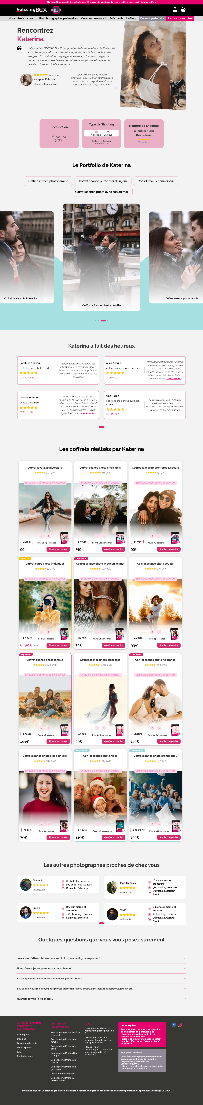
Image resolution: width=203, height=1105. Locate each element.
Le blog (89, 1024)
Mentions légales (31, 1090)
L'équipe (21, 1039)
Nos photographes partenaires (58, 18)
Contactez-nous (25, 1056)
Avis (120, 18)
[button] (95, 320)
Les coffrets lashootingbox (60, 1025)
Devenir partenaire (152, 18)
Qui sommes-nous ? (94, 18)
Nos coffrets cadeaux (22, 18)
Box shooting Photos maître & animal (65, 1034)
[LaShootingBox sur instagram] (180, 1027)
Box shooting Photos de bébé (63, 1047)
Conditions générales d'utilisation (59, 1090)
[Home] (32, 10)
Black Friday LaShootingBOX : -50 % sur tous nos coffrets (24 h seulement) (98, 1050)
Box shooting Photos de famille (63, 1041)
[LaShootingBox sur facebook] (174, 1026)
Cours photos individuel (63, 1073)
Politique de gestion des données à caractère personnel (107, 1090)
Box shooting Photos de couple (63, 1061)
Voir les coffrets (148, 2)
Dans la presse (24, 1047)
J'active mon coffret (180, 18)
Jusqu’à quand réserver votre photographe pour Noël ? (99, 1031)
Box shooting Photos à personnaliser (62, 1079)
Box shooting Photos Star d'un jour (64, 1054)
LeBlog (131, 18)
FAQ (112, 18)
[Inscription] (175, 9)
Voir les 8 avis (144, 142)
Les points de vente (27, 1043)
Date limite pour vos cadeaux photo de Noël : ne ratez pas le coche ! (99, 1040)
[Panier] (183, 9)
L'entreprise (23, 1034)
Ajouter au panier (58, 549)
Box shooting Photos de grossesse (63, 1068)
